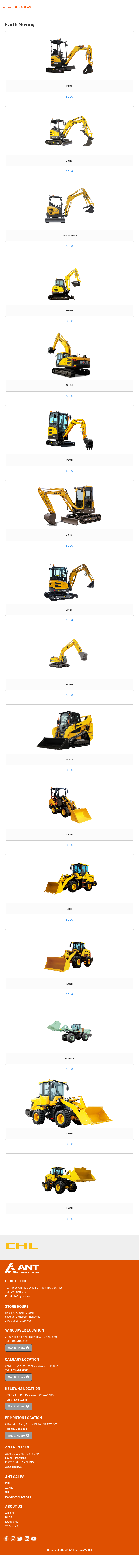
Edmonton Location (23, 1417)
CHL (8, 1483)
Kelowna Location (22, 1388)
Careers (11, 1521)
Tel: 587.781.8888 (16, 1428)
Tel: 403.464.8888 (16, 1370)
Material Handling (19, 1462)
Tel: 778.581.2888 (16, 1399)
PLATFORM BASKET (18, 1496)
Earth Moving (15, 1458)
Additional (13, 1466)
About (9, 1513)
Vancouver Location (24, 1330)
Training (11, 1526)
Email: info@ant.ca (17, 1296)
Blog (8, 1517)
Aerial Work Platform (22, 1453)
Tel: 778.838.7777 (16, 1292)
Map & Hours (17, 1348)
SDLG (69, 96)
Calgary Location (22, 1359)
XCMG (9, 1487)
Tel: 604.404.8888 (16, 1341)
